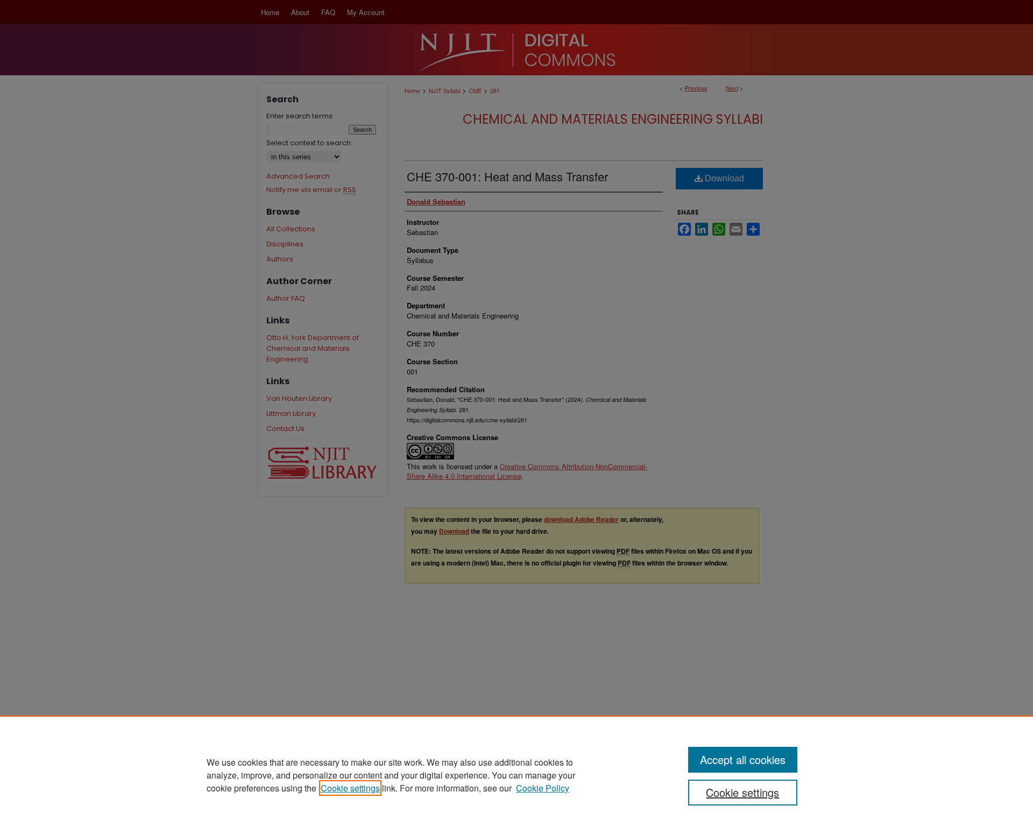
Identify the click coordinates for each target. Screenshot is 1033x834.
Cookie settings (350, 788)
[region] (516, 775)
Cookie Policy (542, 788)
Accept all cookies (743, 759)
